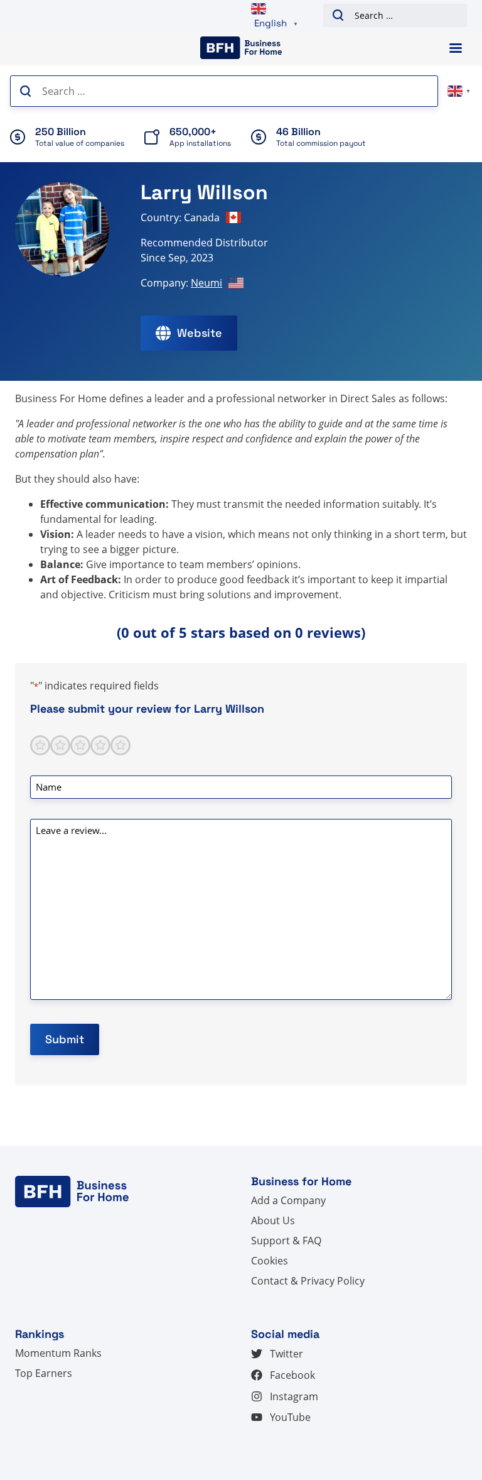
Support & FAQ (286, 1240)
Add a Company (288, 1200)
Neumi (206, 283)
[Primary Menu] (455, 48)
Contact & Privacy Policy (308, 1281)
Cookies (269, 1261)
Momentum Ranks (58, 1353)
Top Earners (43, 1373)
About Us (273, 1220)
